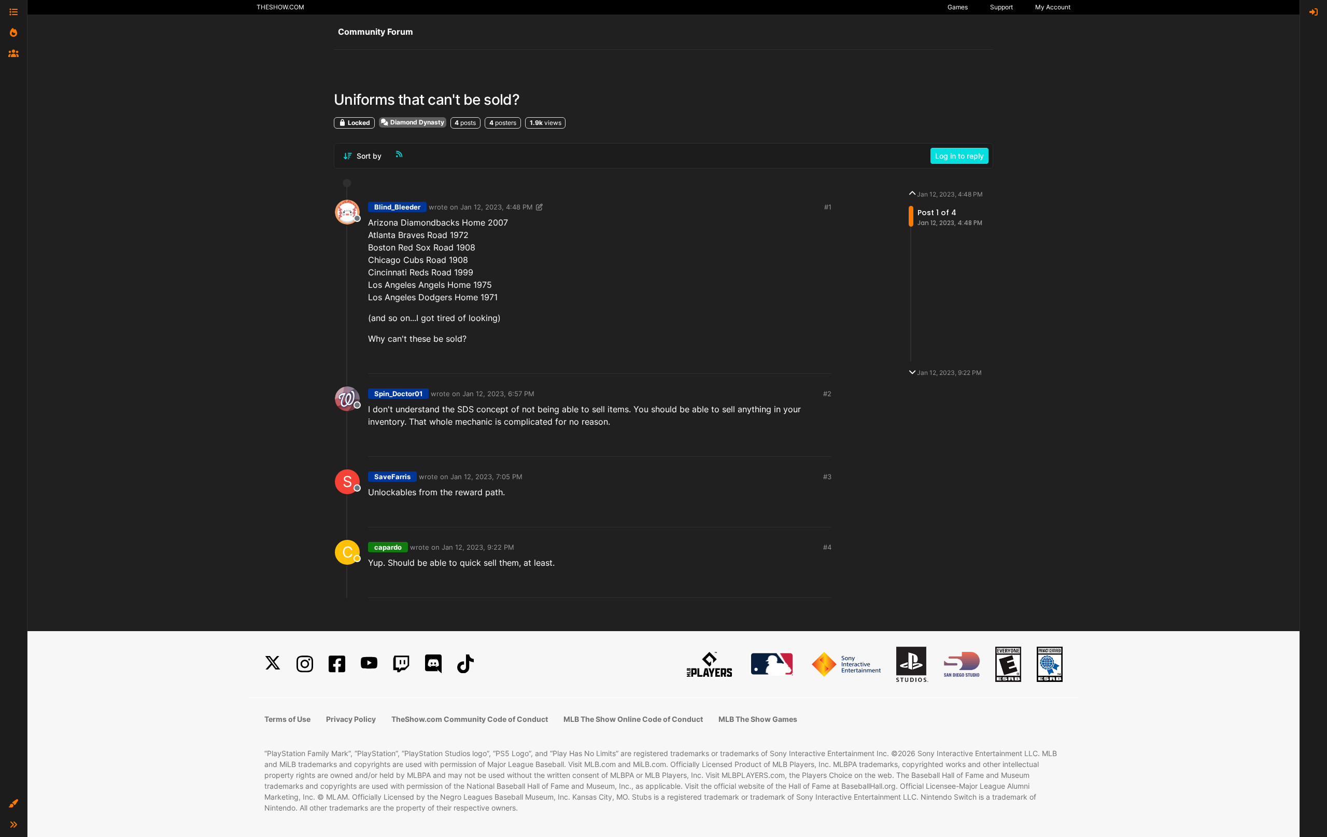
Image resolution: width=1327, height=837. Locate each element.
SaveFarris (392, 476)
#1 (827, 207)
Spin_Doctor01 (398, 393)
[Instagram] (305, 664)
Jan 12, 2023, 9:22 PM (478, 547)
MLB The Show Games (757, 719)
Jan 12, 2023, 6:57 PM (498, 393)
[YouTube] (369, 664)
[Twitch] (401, 664)
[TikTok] (465, 664)
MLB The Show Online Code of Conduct (633, 719)
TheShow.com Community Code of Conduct (469, 719)
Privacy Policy (351, 719)
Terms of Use (287, 719)
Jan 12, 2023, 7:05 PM (486, 476)
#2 (827, 393)
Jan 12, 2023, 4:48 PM (496, 207)
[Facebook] (337, 664)
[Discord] (433, 664)
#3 (827, 476)
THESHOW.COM (280, 7)
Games (958, 7)
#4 (827, 547)
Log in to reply (959, 155)
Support (1001, 7)
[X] (272, 664)
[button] (13, 804)
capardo (388, 547)
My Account (1052, 7)
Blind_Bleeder (397, 207)
